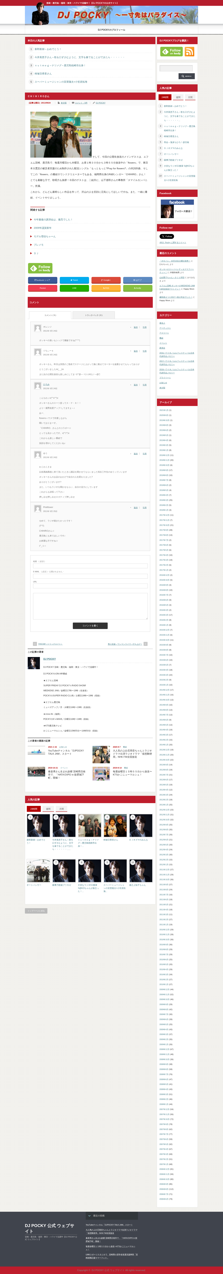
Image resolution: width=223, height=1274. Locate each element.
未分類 (64, 103)
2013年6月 (163, 780)
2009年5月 (163, 1024)
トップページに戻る (36, 911)
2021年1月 (163, 410)
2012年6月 (163, 840)
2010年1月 (163, 984)
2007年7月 (163, 1134)
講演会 (162, 348)
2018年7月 (163, 480)
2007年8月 (163, 1129)
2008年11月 (164, 1054)
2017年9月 (163, 530)
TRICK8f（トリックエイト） (50, 644)
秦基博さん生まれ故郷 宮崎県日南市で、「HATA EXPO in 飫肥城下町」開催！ (66, 774)
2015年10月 (164, 640)
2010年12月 (164, 930)
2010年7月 (163, 954)
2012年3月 (163, 855)
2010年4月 (163, 969)
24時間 (33, 809)
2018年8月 (163, 475)
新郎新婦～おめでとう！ (48, 49)
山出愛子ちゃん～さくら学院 (171, 277)
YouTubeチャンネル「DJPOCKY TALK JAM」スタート (109, 1225)
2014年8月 (163, 710)
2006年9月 (163, 1184)
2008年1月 (163, 1104)
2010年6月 (163, 959)
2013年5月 (163, 785)
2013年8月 (163, 770)
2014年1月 (163, 745)
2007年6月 (163, 1139)
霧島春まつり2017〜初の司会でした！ (175, 297)
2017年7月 (163, 540)
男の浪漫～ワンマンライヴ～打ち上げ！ (125, 644)
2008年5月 (163, 1084)
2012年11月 (164, 815)
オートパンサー (34, 885)
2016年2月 (163, 620)
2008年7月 (163, 1074)
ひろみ (46, 384)
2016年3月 (163, 615)
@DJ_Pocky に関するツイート (173, 242)
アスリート (164, 333)
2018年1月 (163, 510)
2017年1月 (163, 570)
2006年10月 (164, 1179)
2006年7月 (163, 1194)
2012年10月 (164, 820)
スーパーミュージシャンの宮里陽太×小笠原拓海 (61, 81)
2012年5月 (163, 845)
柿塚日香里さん (43, 73)
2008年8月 (163, 1069)
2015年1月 (163, 685)
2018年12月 (164, 455)
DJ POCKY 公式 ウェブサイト (49, 1228)
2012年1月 (163, 864)
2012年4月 (163, 850)
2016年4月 (163, 610)
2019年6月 (163, 430)
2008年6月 (163, 1079)
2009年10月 (164, 999)
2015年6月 (163, 660)
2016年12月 (164, 575)
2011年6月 (163, 899)
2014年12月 (164, 690)
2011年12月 (164, 870)
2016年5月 (163, 605)
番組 (125, 747)
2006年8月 (163, 1189)
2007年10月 (164, 1119)
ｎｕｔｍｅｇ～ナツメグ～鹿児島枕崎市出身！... (88, 843)
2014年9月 (163, 705)
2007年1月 (163, 1164)
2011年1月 (163, 924)
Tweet (75, 280)
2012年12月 (164, 810)
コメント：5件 (81, 103)
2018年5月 (163, 490)
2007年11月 (164, 1114)
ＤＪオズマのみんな (138, 840)
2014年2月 (163, 740)
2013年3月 (163, 795)
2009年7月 (163, 1014)
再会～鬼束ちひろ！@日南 (176, 142)
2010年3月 (163, 974)
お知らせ (63, 747)
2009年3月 (163, 1034)
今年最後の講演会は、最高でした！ (53, 219)
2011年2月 (163, 919)
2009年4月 (163, 1029)
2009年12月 (164, 989)
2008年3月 (163, 1094)
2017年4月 (163, 555)
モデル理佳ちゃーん (45, 236)
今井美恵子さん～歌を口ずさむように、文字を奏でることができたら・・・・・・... (179, 116)
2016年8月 (163, 590)
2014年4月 (163, 730)
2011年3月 (163, 914)
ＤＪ (36, 253)
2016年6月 (163, 600)
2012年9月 (163, 825)
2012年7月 (163, 835)
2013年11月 (164, 755)
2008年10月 (164, 1059)
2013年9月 (163, 765)
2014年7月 (163, 715)
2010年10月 (164, 939)
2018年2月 (163, 505)
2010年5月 (163, 964)
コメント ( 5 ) (50, 315)
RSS (107, 288)
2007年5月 (163, 1144)
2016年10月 (164, 580)
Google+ (107, 280)
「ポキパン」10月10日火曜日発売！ (174, 261)
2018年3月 (163, 500)
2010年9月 (163, 944)
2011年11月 (164, 875)
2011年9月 (163, 884)
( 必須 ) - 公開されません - (48, 572)
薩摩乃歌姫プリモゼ (61, 885)
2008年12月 (164, 1049)
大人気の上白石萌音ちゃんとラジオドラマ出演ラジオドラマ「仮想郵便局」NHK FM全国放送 (132, 753)
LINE (74, 288)
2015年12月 (164, 630)
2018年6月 (163, 485)
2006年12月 (164, 1169)
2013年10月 (164, 760)
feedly (139, 288)
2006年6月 (163, 1199)
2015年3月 (163, 675)
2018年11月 (164, 460)
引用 (145, 327)
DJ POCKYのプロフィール (111, 30)
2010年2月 (163, 979)
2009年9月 (163, 1004)
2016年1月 (163, 625)
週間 (48, 809)
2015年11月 (164, 635)
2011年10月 (164, 879)
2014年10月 (164, 700)
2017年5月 (163, 550)
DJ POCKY (100, 103)
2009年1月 (163, 1044)
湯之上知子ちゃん (137, 885)
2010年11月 (164, 934)
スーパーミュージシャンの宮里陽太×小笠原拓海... (114, 888)
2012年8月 (163, 830)
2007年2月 (163, 1159)
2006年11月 (164, 1174)
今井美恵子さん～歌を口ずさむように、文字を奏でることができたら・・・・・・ (80, 57)
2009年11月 (164, 994)
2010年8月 (163, 949)
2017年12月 (164, 515)
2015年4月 (163, 670)
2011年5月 (163, 904)
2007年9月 (163, 1124)
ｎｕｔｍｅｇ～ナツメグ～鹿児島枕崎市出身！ (60, 65)
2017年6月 (163, 545)
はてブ (138, 280)
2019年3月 (163, 445)
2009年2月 (163, 1039)
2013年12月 (164, 750)
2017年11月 (164, 520)
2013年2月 (163, 800)
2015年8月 (163, 650)
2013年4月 (163, 790)
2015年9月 (163, 645)
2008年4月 (163, 1089)
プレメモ (39, 244)
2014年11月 (164, 695)
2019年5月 (163, 435)
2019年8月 (163, 425)
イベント (64, 768)
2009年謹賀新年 (43, 227)
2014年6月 (163, 720)
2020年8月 (163, 415)
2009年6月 (163, 1019)
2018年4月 (163, 495)
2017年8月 (163, 535)
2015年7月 (163, 655)
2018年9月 (163, 470)
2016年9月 (163, 585)
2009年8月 (163, 1009)
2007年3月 (163, 1154)
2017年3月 (163, 560)
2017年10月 (164, 525)
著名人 (162, 323)
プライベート (165, 378)
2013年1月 (163, 805)
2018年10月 (164, 465)
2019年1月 (163, 450)
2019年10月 (164, 420)
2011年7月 (163, 895)
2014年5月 (163, 725)
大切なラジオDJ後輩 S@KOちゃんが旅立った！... (88, 888)
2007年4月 (163, 1149)
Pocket (42, 288)
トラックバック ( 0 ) (93, 315)
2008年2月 (163, 1099)
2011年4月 (163, 910)
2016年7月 (163, 595)
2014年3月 (163, 735)
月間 (61, 809)
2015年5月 (163, 665)
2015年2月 (163, 680)
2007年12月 (164, 1109)
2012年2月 (163, 860)
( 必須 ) (39, 561)
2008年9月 (163, 1064)
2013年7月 (163, 775)
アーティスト (165, 328)
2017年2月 (163, 565)
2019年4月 (163, 440)
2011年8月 (163, 890)
